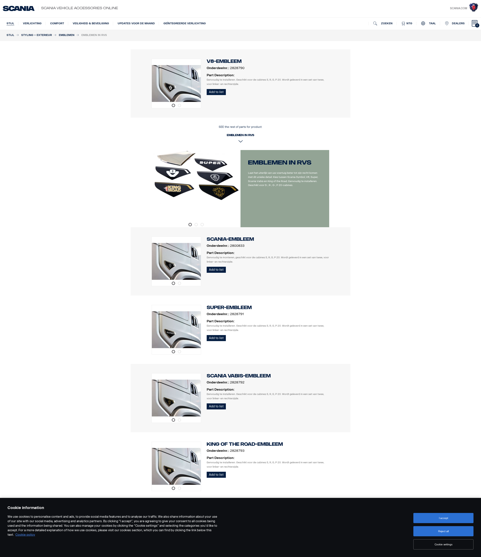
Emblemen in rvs (280, 162)
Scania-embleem (230, 239)
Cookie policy (25, 534)
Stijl (10, 23)
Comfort (57, 23)
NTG (409, 23)
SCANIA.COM (458, 8)
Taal (432, 23)
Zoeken (386, 23)
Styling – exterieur (36, 35)
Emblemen (66, 35)
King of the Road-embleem (245, 444)
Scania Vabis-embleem (239, 376)
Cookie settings (443, 544)
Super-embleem (229, 307)
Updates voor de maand (136, 23)
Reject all (443, 531)
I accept (443, 518)
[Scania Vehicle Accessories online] (18, 8)
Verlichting (32, 23)
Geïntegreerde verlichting (184, 23)
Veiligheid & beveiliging (91, 23)
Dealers (458, 23)
